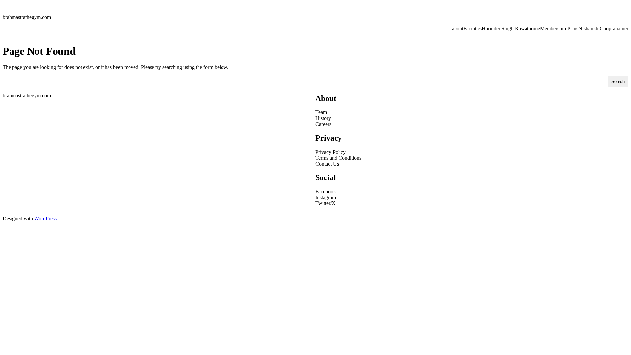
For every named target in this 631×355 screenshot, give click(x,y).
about (457, 28)
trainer (621, 28)
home (534, 28)
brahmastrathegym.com (27, 17)
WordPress (45, 218)
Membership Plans (559, 28)
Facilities (472, 28)
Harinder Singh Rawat (505, 28)
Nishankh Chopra (596, 28)
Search (618, 81)
